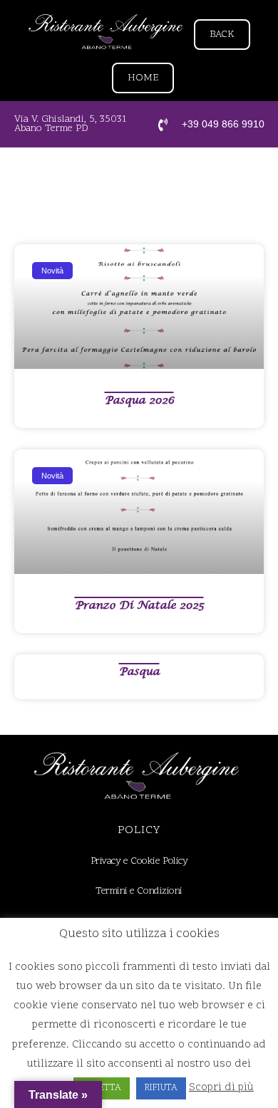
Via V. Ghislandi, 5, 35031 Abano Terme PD (70, 124)
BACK (222, 34)
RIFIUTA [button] (161, 1088)
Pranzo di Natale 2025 (139, 605)
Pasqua (139, 671)
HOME (143, 78)
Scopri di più (221, 1087)
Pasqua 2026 (139, 400)
